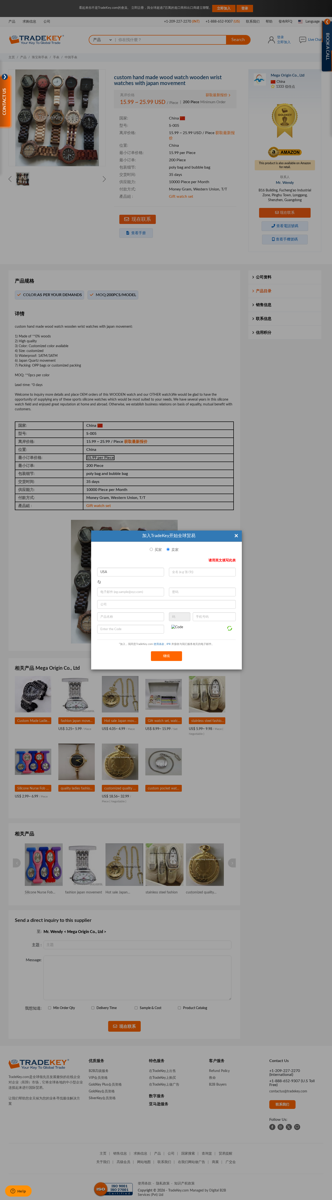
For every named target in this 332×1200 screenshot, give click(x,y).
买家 (158, 550)
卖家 (175, 550)
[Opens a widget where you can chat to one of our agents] (18, 1191)
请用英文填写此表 (222, 560)
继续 (166, 656)
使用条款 (159, 644)
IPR (168, 644)
